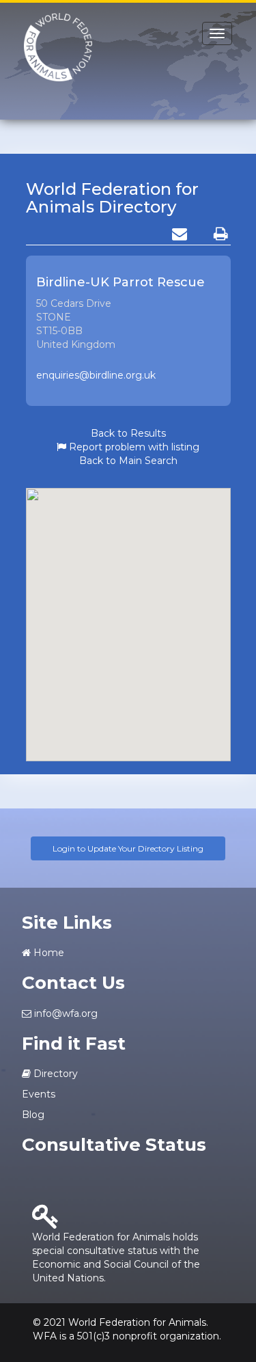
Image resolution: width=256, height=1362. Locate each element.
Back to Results (128, 433)
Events (38, 1094)
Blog (33, 1114)
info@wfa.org (64, 1013)
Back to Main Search (128, 460)
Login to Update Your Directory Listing (128, 848)
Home (47, 952)
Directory (54, 1073)
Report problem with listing (132, 447)
